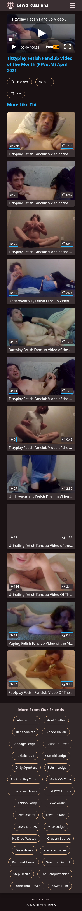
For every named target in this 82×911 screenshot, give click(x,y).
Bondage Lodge (24, 744)
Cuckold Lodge (56, 756)
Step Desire (21, 874)
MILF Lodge (56, 826)
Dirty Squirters (26, 767)
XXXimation (60, 886)
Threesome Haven (27, 886)
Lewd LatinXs (27, 826)
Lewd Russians (32, 5)
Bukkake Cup (25, 756)
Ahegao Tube (26, 720)
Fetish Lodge (57, 767)
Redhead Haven (23, 862)
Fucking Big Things (25, 779)
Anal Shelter (56, 720)
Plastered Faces (55, 850)
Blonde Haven (56, 732)
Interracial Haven (24, 791)
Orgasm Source (58, 838)
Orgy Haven (24, 850)
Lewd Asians (26, 815)
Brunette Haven (58, 744)
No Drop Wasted (24, 838)
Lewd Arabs (57, 803)
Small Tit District (58, 862)
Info (18, 94)
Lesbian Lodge (27, 803)
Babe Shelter (25, 732)
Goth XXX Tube (60, 779)
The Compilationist (55, 874)
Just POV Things (59, 791)
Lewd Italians (55, 815)
